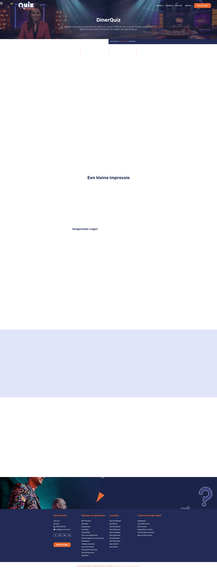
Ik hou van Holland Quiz (90, 535)
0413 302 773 (101, 380)
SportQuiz (85, 555)
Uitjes (126, 41)
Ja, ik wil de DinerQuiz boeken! (67, 155)
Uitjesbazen (141, 521)
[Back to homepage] (26, 5)
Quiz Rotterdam (115, 541)
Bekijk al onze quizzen (153, 413)
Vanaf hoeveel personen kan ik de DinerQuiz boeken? (95, 245)
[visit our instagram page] (60, 535)
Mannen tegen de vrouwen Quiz (93, 538)
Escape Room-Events (145, 529)
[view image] (108, 196)
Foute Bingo (86, 532)
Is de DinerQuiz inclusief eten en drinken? (90, 252)
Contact (188, 5)
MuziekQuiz (85, 541)
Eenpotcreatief (135, 566)
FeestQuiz (85, 529)
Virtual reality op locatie (145, 532)
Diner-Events (142, 527)
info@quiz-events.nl (63, 529)
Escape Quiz (86, 527)
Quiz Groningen (115, 532)
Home (121, 41)
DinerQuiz (85, 524)
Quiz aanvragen (202, 5)
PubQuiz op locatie (88, 544)
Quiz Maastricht (115, 535)
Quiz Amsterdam (115, 521)
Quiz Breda (113, 524)
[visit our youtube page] (69, 535)
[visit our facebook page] (55, 535)
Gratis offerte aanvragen (65, 92)
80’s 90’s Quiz (86, 521)
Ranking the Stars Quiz (89, 550)
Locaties (169, 5)
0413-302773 (61, 527)
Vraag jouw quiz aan (153, 275)
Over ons (178, 5)
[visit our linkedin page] (64, 535)
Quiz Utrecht (114, 544)
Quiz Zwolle (113, 547)
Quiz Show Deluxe (108, 321)
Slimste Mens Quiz (88, 553)
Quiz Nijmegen (115, 538)
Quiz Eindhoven (115, 529)
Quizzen (159, 5)
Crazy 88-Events (143, 524)
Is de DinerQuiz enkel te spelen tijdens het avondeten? (96, 259)
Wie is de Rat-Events (144, 535)
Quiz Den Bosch (115, 527)
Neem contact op (62, 388)
